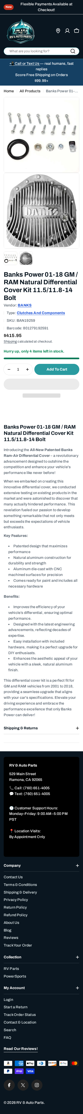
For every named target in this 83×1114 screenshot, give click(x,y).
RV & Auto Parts (30, 1103)
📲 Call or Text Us (24, 63)
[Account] (67, 31)
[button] (41, 384)
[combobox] (41, 51)
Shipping (10, 341)
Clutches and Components (41, 313)
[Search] (73, 51)
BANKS (25, 305)
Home (9, 91)
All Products (30, 91)
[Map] (58, 31)
